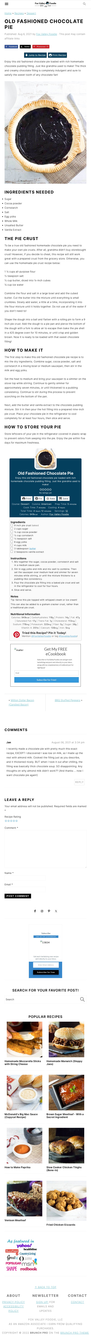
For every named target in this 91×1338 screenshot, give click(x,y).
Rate (52, 498)
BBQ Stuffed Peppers (67, 700)
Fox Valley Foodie (59, 514)
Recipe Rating (13, 816)
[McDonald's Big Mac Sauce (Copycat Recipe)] (25, 1092)
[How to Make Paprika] (25, 1145)
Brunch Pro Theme (74, 1332)
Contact (77, 1302)
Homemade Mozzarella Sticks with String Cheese (23, 1063)
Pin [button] (40, 498)
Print (28, 498)
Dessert (31, 13)
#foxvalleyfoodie (68, 636)
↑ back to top (45, 1287)
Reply (79, 782)
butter (32, 548)
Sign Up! (42, 1302)
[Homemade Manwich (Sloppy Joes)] (66, 1039)
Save (65, 498)
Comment (11, 827)
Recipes (19, 13)
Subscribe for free (46, 972)
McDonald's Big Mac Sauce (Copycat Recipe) (21, 1116)
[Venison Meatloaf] (25, 1198)
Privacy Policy (13, 1302)
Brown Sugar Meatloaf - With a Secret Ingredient (65, 1116)
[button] (41, 489)
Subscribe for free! (46, 679)
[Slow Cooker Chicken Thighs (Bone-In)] (66, 1145)
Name (9, 873)
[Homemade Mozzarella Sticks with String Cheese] (25, 1039)
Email (9, 884)
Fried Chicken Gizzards (60, 1224)
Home (8, 13)
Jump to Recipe (37, 55)
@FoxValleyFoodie (41, 636)
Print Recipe (59, 55)
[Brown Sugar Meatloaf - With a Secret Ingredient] (66, 1092)
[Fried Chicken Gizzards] (66, 1201)
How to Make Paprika (18, 1167)
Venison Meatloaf (15, 1220)
